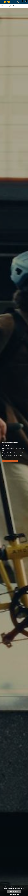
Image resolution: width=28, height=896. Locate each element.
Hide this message (14, 891)
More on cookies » (14, 894)
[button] (2, 6)
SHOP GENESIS (14, 456)
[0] (25, 2)
